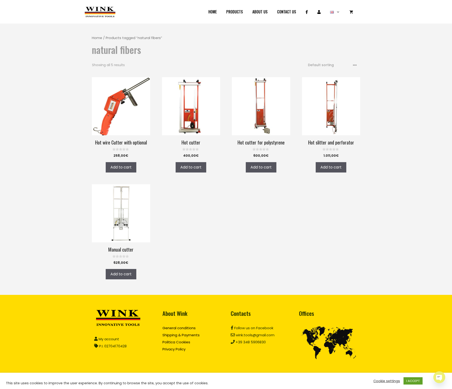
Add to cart (121, 167)
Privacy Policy (174, 349)
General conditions (179, 327)
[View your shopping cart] (351, 12)
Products (234, 12)
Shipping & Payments (181, 335)
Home (212, 12)
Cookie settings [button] (386, 381)
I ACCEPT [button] (413, 381)
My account (108, 339)
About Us (260, 12)
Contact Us (286, 12)
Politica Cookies (176, 342)
